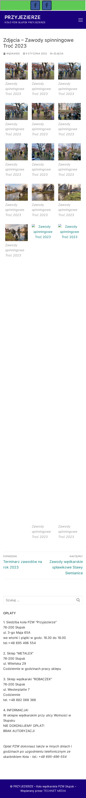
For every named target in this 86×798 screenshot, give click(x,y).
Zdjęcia (58, 53)
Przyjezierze (23, 17)
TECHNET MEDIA (54, 790)
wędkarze (13, 53)
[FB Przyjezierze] (47, 5)
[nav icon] (80, 20)
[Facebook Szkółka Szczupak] (35, 5)
